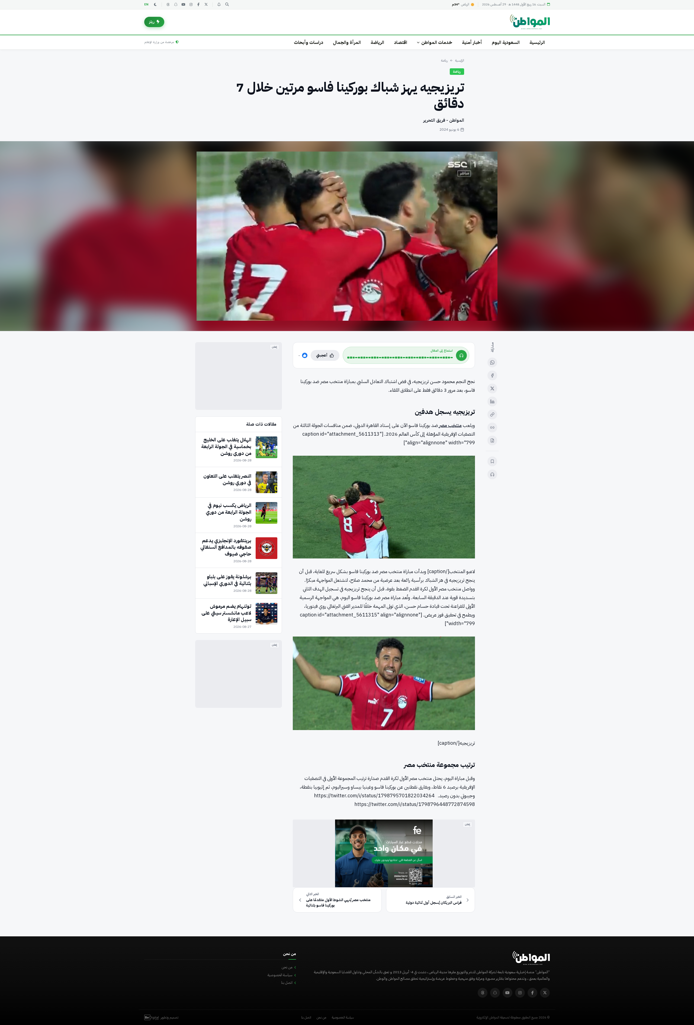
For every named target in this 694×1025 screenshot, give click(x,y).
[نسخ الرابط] (492, 414)
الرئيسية (537, 42)
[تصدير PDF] (492, 440)
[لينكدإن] (492, 401)
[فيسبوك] (198, 4)
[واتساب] (492, 362)
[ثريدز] (168, 4)
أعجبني (321, 355)
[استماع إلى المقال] (492, 474)
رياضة (444, 60)
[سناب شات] (175, 4)
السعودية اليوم (506, 42)
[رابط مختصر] (492, 427)
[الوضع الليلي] (155, 4)
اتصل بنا (287, 982)
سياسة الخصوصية (280, 975)
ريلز (152, 22)
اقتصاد (400, 42)
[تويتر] (206, 4)
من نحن (287, 967)
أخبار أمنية (472, 42)
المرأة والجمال (347, 42)
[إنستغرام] (190, 4)
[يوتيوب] (183, 4)
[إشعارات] (218, 4)
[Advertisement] (238, 376)
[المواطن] (530, 22)
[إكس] (492, 388)
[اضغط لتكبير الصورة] (347, 236)
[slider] (400, 357)
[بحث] (226, 4)
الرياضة (377, 42)
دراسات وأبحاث (308, 42)
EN (146, 4)
